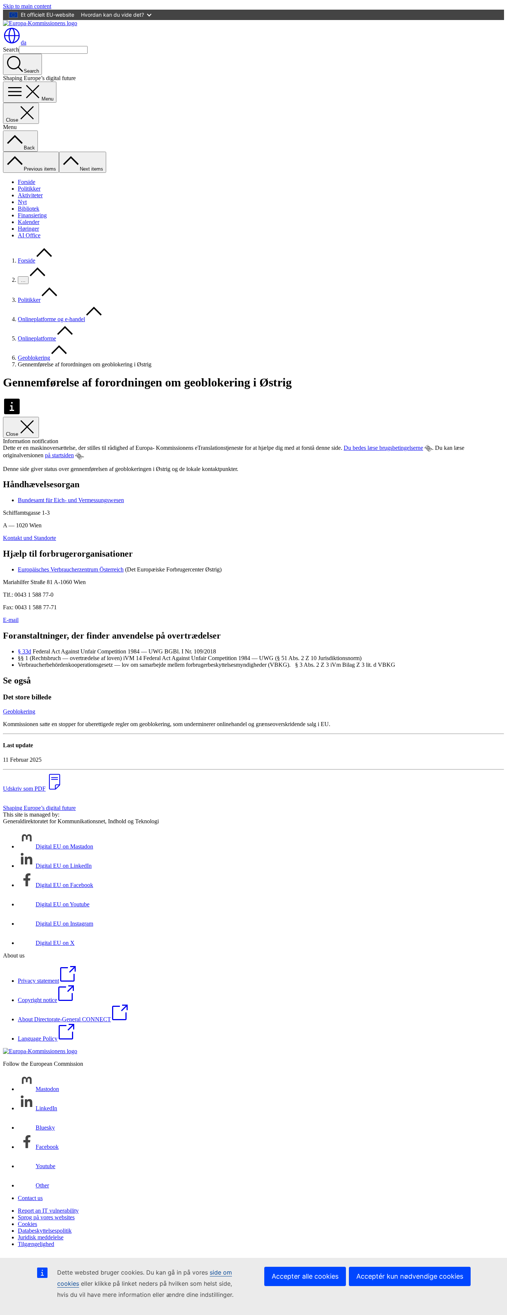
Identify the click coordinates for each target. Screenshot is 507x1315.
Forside (26, 182)
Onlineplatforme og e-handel (51, 319)
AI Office (29, 235)
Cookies (27, 1224)
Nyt (22, 202)
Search (11, 49)
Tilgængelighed (36, 1244)
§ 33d (24, 651)
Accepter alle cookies (305, 1276)
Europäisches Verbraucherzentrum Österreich (71, 569)
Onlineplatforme (37, 338)
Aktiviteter (30, 195)
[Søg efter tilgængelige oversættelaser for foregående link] (428, 448)
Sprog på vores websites (46, 1217)
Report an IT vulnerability (48, 1210)
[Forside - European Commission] (40, 23)
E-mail (11, 620)
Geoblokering (34, 358)
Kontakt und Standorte (29, 538)
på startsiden (59, 455)
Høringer (28, 228)
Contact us (30, 1198)
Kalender (28, 222)
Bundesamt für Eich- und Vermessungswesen (71, 500)
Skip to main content (27, 6)
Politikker (29, 188)
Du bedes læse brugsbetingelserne (383, 448)
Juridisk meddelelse (40, 1237)
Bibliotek (28, 208)
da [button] (23, 42)
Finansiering (32, 215)
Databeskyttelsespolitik (45, 1230)
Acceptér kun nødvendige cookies (409, 1276)
